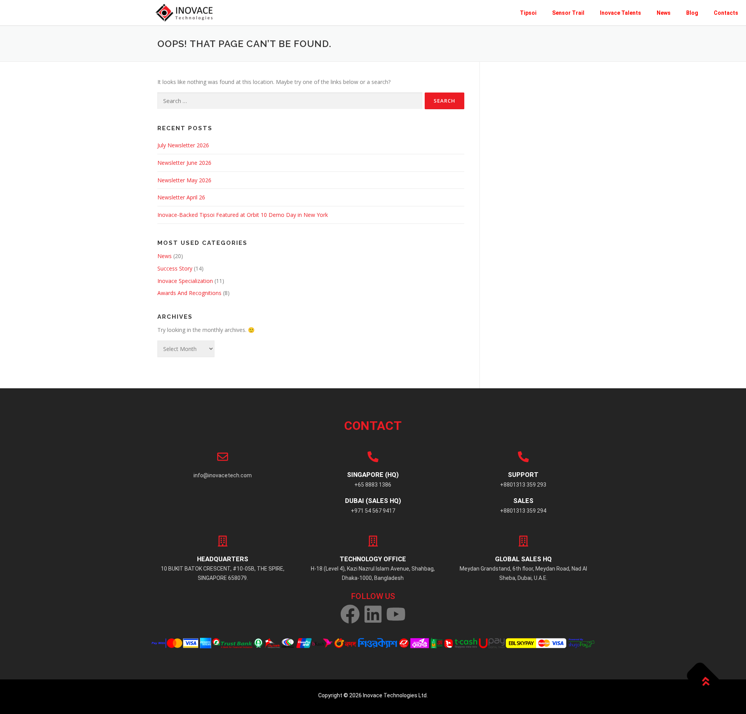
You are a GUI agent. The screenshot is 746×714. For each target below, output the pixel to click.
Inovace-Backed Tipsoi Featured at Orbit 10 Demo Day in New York (242, 214)
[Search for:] (289, 101)
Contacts (726, 13)
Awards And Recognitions (189, 293)
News (664, 13)
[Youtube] (396, 614)
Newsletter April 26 (181, 197)
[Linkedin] (373, 614)
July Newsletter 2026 (183, 145)
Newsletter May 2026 (184, 180)
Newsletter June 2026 (184, 162)
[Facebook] (350, 614)
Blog (692, 13)
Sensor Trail (568, 13)
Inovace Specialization (185, 281)
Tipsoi (528, 13)
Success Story (174, 268)
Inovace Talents (620, 13)
